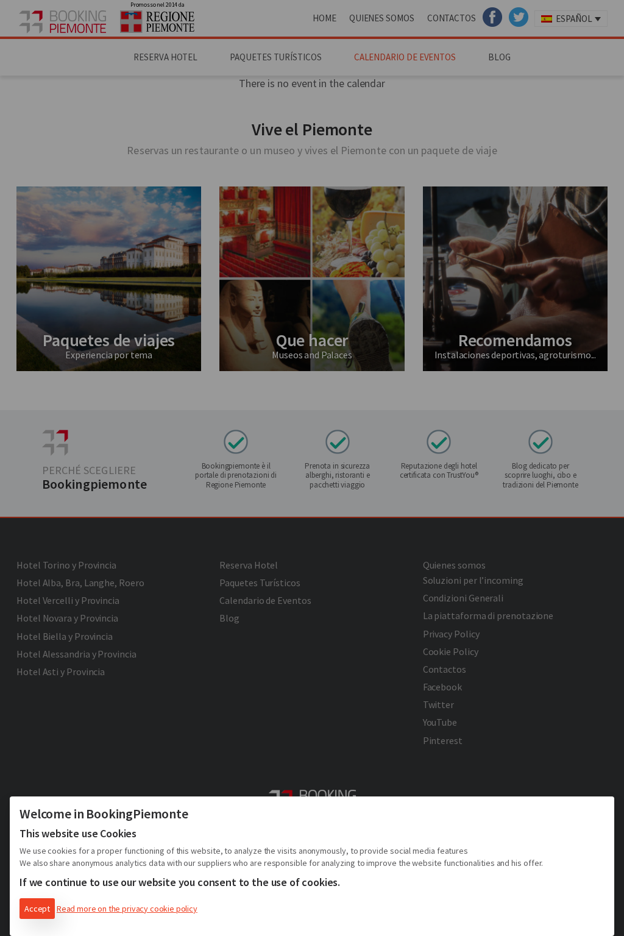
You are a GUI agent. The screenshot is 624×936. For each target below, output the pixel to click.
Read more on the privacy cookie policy (127, 908)
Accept (37, 908)
